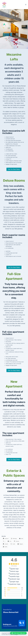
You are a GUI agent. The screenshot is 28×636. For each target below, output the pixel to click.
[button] (18, 633)
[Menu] (25, 4)
